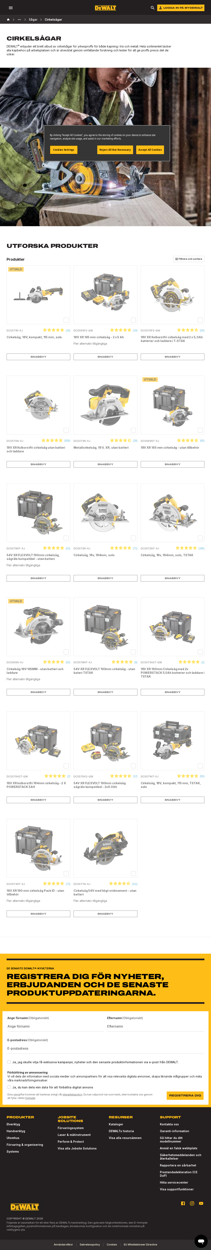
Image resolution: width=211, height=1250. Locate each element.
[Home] (8, 20)
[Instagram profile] (192, 1203)
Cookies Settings (63, 149)
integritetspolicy (72, 1094)
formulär (30, 1098)
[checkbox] (66, 320)
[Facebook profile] (183, 1203)
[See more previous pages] (19, 20)
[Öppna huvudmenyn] (11, 8)
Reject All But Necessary (115, 149)
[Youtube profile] (201, 1203)
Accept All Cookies (150, 149)
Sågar (33, 19)
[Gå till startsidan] (105, 8)
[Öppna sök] (153, 8)
